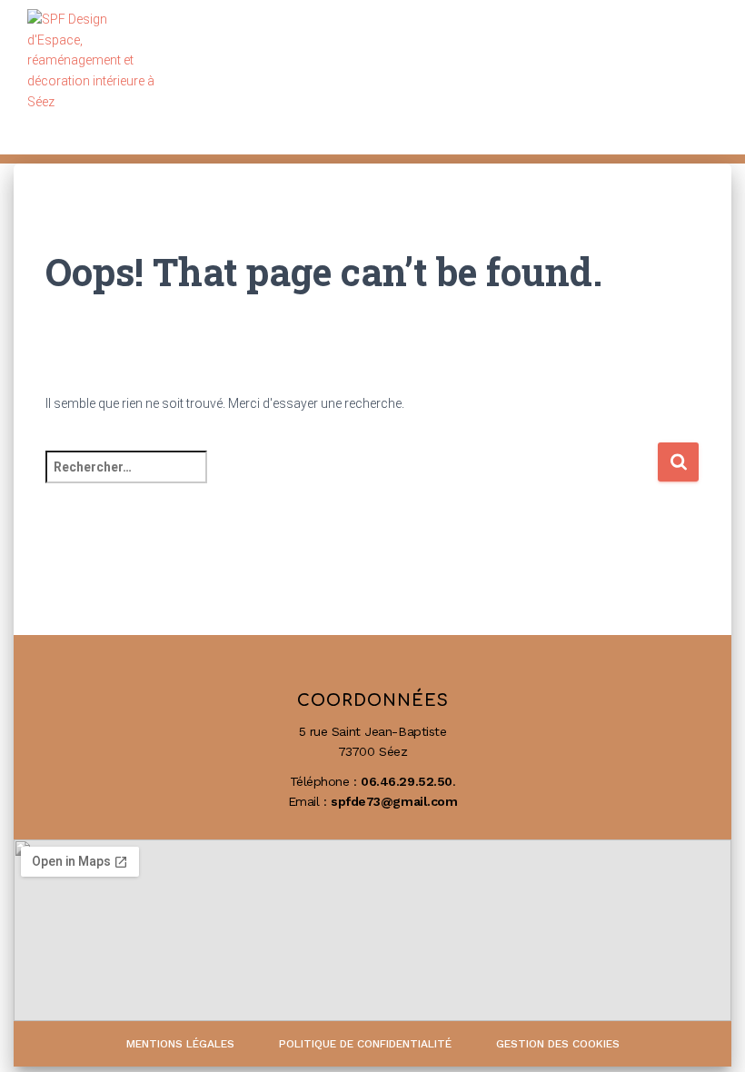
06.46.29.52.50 (406, 781)
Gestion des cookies (558, 1043)
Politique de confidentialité (365, 1043)
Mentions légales (180, 1043)
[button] (693, 77)
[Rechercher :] (351, 479)
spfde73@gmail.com (394, 801)
